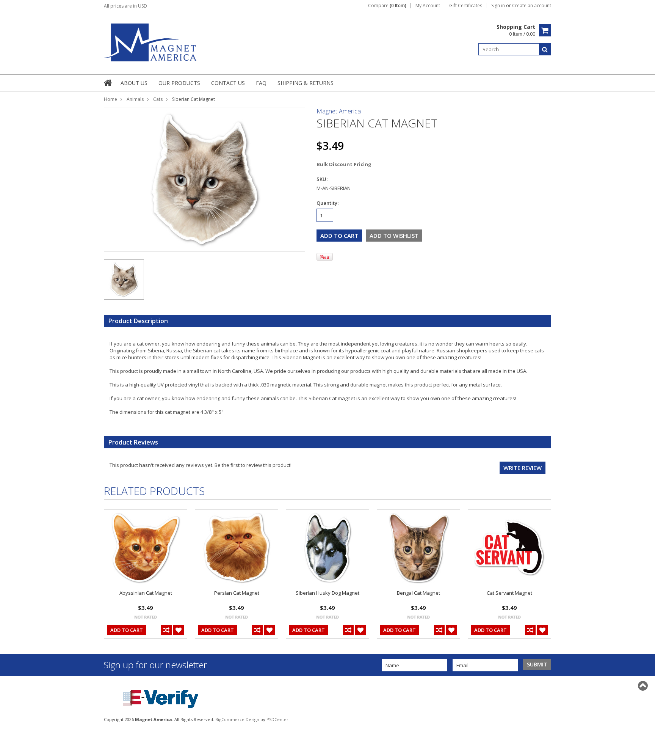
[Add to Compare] (166, 630)
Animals (135, 99)
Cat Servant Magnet (509, 592)
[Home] (108, 82)
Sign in (498, 5)
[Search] (545, 49)
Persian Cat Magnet (236, 592)
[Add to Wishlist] (178, 630)
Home (110, 99)
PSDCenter (277, 719)
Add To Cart (126, 630)
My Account (427, 5)
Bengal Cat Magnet (418, 592)
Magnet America (339, 111)
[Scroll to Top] (643, 685)
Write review (522, 467)
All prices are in (125, 6)
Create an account (531, 5)
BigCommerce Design (237, 719)
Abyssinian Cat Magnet (145, 592)
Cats (158, 99)
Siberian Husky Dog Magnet (327, 592)
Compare (387, 5)
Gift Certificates (465, 5)
